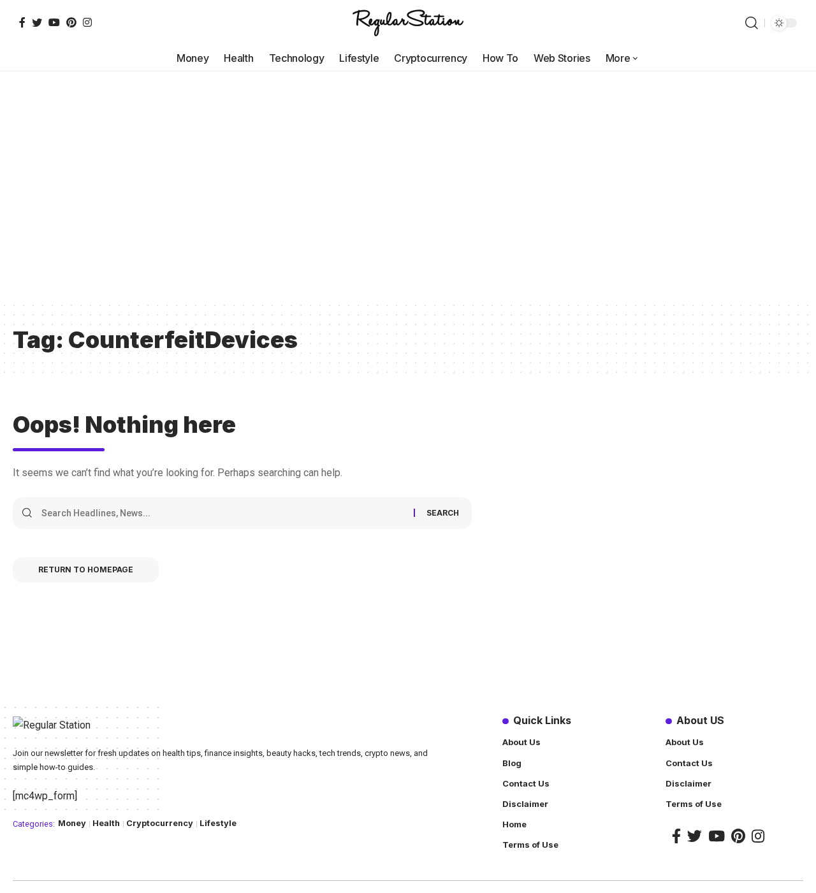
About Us (521, 742)
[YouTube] (54, 22)
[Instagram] (87, 22)
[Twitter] (37, 22)
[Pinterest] (71, 22)
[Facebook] (22, 22)
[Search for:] (223, 513)
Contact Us (526, 783)
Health (106, 823)
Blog (511, 763)
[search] (751, 23)
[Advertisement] (408, 205)
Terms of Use (530, 844)
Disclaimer (525, 804)
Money (72, 823)
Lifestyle (218, 823)
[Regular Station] (408, 23)
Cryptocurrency (159, 823)
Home (514, 824)
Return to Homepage (85, 569)
